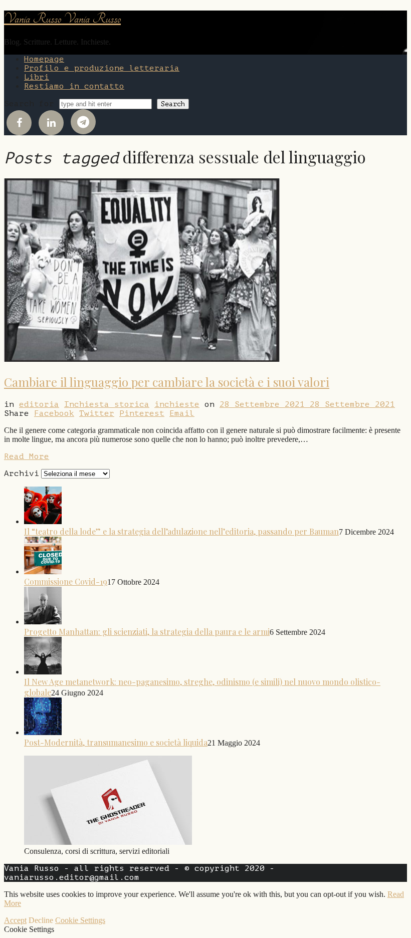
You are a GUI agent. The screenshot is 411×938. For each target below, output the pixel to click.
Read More (26, 456)
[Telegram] (83, 121)
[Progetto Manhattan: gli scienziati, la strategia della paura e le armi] (43, 621)
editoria (39, 404)
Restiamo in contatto (74, 86)
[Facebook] (19, 122)
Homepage (44, 59)
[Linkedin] (51, 122)
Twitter (96, 413)
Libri (36, 77)
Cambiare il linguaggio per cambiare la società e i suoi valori (166, 382)
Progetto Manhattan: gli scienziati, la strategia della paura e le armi (147, 631)
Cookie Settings (80, 920)
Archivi (21, 473)
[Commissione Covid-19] (43, 571)
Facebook (54, 413)
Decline (41, 920)
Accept (15, 920)
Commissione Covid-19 (65, 581)
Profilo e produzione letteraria (101, 68)
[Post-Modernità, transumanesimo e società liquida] (43, 732)
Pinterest (141, 413)
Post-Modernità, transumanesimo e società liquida (116, 742)
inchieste (176, 404)
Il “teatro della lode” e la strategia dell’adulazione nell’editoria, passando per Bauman (181, 531)
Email (181, 413)
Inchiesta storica (106, 404)
